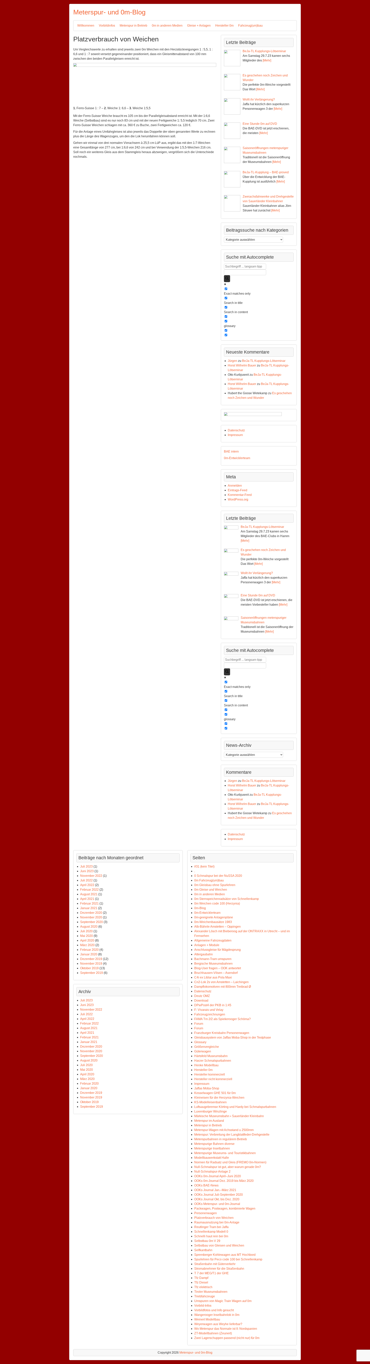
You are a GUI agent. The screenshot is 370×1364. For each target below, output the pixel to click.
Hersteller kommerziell (209, 1074)
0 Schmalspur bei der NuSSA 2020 (218, 875)
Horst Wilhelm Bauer (242, 365)
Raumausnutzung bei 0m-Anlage (216, 1222)
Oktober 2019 (89, 968)
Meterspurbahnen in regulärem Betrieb (220, 1139)
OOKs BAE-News (206, 1185)
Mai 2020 (86, 935)
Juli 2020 (86, 931)
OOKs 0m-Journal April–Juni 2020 (217, 1176)
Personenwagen (205, 1213)
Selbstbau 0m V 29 (207, 1240)
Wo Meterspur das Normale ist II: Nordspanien (225, 1328)
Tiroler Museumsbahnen (210, 1291)
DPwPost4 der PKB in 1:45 (212, 1005)
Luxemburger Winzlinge (210, 1111)
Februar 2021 (89, 903)
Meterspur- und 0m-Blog (109, 12)
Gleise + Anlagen (199, 25)
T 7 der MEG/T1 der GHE (211, 1273)
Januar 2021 (88, 908)
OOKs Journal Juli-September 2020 (218, 1194)
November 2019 (91, 963)
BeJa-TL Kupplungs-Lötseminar (263, 360)
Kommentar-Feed (240, 494)
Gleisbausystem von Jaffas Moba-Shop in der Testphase (232, 1037)
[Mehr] (267, 60)
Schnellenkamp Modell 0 (211, 1231)
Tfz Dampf (201, 1277)
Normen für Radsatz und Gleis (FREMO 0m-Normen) (230, 1162)
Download (201, 1000)
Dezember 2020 (91, 912)
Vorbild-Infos (202, 1305)
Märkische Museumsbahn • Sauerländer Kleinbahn (229, 1116)
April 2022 (87, 885)
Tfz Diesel (201, 1282)
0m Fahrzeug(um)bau (209, 880)
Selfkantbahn (203, 1250)
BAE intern (231, 451)
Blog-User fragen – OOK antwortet (217, 968)
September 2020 (91, 922)
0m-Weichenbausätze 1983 (213, 922)
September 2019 (91, 972)
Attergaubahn (203, 954)
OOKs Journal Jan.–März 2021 (215, 1190)
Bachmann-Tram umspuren (212, 959)
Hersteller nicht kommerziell (213, 1079)
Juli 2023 (86, 866)
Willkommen (85, 25)
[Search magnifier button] (227, 278)
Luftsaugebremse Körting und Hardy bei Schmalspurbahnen (235, 1106)
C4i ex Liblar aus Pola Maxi (213, 977)
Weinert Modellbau (207, 1319)
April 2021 (87, 898)
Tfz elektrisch (203, 1287)
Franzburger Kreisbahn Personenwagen (221, 1033)
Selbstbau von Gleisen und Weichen (219, 1245)
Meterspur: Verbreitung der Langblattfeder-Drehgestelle (231, 1134)
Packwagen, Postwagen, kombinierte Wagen (224, 1208)
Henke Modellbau (206, 1065)
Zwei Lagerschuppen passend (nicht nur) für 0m (226, 1338)
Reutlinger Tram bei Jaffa (211, 1227)
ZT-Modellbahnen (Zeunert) (213, 1333)
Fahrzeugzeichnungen (209, 1014)
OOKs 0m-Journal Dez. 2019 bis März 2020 (224, 1180)
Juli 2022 (86, 880)
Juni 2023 (87, 871)
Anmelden (235, 485)
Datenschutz (236, 430)
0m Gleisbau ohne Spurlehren (214, 885)
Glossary (200, 1042)
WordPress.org (238, 499)
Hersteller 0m (224, 25)
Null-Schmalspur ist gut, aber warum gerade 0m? (227, 1167)
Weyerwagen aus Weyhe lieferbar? (218, 1324)
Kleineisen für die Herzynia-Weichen (219, 1097)
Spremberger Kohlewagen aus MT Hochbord (225, 1254)
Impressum (235, 435)
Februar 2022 (89, 889)
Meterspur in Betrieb (133, 25)
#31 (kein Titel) (204, 866)
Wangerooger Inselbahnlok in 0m (216, 1314)
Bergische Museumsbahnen (213, 963)
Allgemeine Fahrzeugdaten (212, 940)
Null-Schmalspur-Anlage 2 (212, 1171)
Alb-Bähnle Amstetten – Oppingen (217, 926)
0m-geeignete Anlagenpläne (213, 917)
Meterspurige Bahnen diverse (214, 1143)
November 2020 (91, 917)
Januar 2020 (88, 954)
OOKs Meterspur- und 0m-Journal (217, 1204)
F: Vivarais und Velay (208, 1009)
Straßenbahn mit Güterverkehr (214, 1264)
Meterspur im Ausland (209, 1120)
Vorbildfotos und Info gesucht (214, 1310)
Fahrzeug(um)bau (250, 25)
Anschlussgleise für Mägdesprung (217, 949)
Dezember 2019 (91, 959)
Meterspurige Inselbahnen (212, 1148)
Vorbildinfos (107, 25)
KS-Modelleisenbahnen (210, 1102)
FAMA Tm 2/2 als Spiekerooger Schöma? (222, 1019)
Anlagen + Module (206, 945)
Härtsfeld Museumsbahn (211, 1056)
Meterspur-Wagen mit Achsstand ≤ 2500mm (224, 1130)
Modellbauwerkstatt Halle (211, 1157)
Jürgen (232, 360)
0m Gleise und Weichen (210, 889)
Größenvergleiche (206, 1046)
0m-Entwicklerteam (237, 458)
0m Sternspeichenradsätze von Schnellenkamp (226, 898)
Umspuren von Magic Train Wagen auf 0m (222, 1301)
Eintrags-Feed (237, 490)
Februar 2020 (89, 949)
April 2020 (87, 940)
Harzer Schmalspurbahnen (212, 1060)
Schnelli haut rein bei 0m (211, 1236)
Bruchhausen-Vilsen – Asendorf (216, 972)
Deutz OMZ (202, 996)
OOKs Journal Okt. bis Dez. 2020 (216, 1199)
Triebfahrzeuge (204, 1296)
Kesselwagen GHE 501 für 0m (215, 1093)
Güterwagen (202, 1051)
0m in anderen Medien (167, 25)
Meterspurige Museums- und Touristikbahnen (225, 1153)
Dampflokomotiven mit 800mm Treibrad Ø (222, 986)
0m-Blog (200, 908)
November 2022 (91, 875)
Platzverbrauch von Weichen (214, 1217)
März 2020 (87, 945)
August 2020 (89, 926)
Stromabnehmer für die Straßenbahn (219, 1268)
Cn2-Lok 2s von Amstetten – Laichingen (221, 982)
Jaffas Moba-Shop (206, 1088)
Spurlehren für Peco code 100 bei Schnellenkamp (228, 1259)
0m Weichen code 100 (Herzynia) (217, 903)
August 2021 (89, 894)
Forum (198, 1023)
